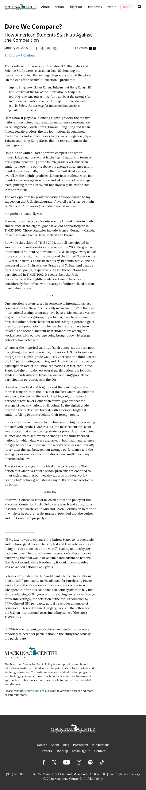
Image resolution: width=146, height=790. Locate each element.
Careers (46, 751)
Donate (127, 7)
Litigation (75, 7)
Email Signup (81, 751)
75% (90, 48)
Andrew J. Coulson (22, 55)
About (45, 7)
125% (94, 48)
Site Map (62, 751)
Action (59, 7)
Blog (66, 745)
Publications (100, 745)
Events (111, 7)
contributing (33, 691)
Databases (94, 7)
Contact (100, 751)
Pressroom (80, 745)
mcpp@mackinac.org (125, 774)
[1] (35, 162)
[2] (12, 357)
